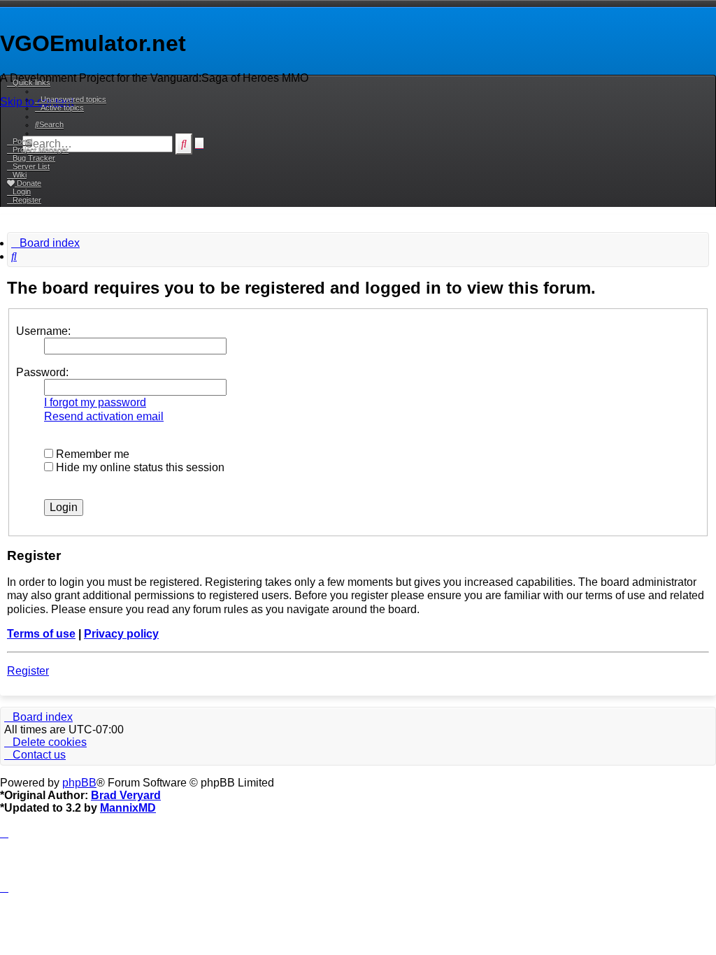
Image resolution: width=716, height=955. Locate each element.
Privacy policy (121, 634)
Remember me (91, 454)
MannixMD (128, 808)
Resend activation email (104, 416)
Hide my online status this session (138, 467)
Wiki (20, 175)
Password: (42, 372)
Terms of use (41, 634)
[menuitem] (70, 99)
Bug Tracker (34, 158)
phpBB (79, 783)
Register (28, 671)
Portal (22, 141)
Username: (43, 331)
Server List (31, 166)
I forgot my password (95, 402)
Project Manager (41, 149)
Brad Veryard (126, 795)
